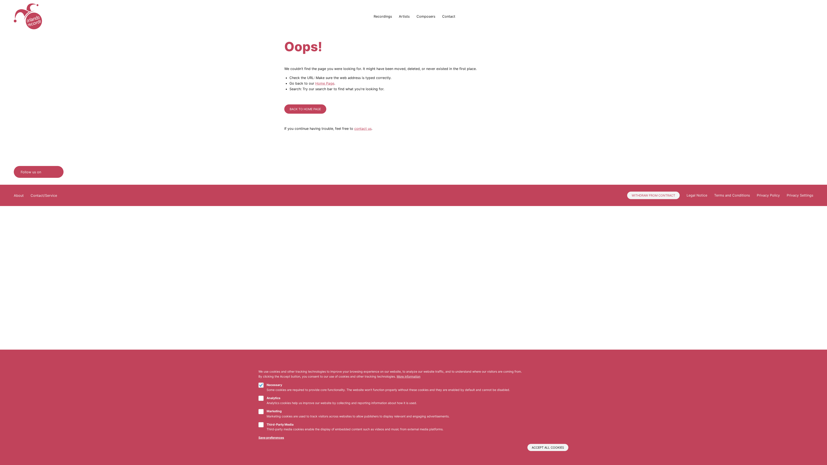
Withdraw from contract (653, 195)
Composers (426, 16)
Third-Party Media (280, 424)
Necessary (274, 385)
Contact (448, 16)
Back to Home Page (305, 109)
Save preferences (271, 437)
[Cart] (800, 16)
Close (566, 366)
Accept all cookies (548, 447)
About (19, 195)
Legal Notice (697, 195)
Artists (404, 16)
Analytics (273, 398)
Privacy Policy (768, 195)
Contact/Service (44, 195)
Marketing (274, 411)
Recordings (383, 16)
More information (408, 376)
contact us (363, 128)
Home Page (324, 83)
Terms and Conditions (732, 195)
